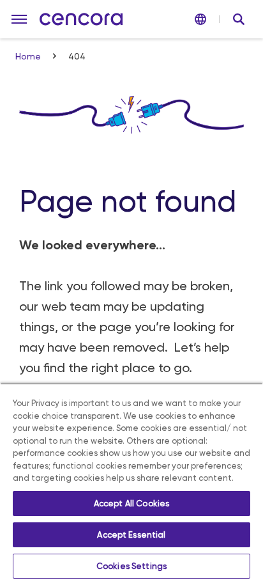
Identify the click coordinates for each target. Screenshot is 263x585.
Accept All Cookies (131, 503)
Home (29, 56)
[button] (19, 19)
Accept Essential (131, 535)
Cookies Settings (131, 566)
